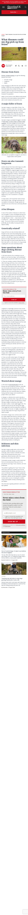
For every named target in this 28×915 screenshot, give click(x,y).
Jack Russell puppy (13, 384)
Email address (14, 513)
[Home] (14, 7)
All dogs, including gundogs (8, 75)
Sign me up (14, 522)
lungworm (7, 168)
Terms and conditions (20, 525)
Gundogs (3, 549)
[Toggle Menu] (3, 7)
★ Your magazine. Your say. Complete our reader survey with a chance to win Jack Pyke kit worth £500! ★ (14, 2)
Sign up (14, 299)
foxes (7, 85)
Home (2, 34)
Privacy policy (21, 302)
